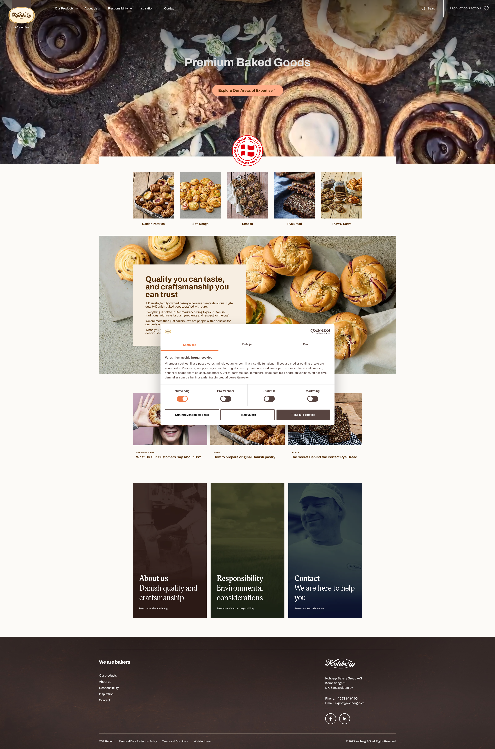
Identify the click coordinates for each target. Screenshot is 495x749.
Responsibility (118, 8)
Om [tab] (305, 344)
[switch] (225, 399)
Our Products (64, 8)
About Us (90, 8)
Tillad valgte (247, 414)
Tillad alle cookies (303, 414)
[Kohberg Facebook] (330, 718)
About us (105, 681)
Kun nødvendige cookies (192, 414)
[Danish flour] (247, 150)
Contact (169, 8)
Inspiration (146, 8)
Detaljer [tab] (247, 344)
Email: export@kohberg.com (344, 703)
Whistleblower (202, 741)
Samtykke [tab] (189, 344)
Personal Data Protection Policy (138, 741)
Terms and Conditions (175, 741)
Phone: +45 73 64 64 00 (341, 698)
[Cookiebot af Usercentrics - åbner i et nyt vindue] (313, 331)
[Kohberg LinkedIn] (344, 718)
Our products (108, 675)
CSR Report (106, 741)
